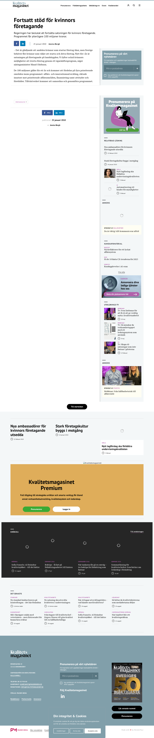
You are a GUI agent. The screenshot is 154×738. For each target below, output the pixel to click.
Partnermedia (26, 699)
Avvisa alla (76, 731)
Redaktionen (14, 699)
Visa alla (121, 272)
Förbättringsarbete (80, 6)
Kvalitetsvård (113, 6)
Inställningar (61, 731)
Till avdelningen (137, 532)
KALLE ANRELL (15, 675)
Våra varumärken (36, 730)
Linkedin (63, 696)
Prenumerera (65, 6)
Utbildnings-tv (94, 6)
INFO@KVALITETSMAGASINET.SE (32, 687)
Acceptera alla (93, 731)
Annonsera (37, 699)
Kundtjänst (49, 730)
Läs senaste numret (126, 708)
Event (104, 6)
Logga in (66, 509)
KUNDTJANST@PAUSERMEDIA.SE (31, 684)
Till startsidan (77, 406)
